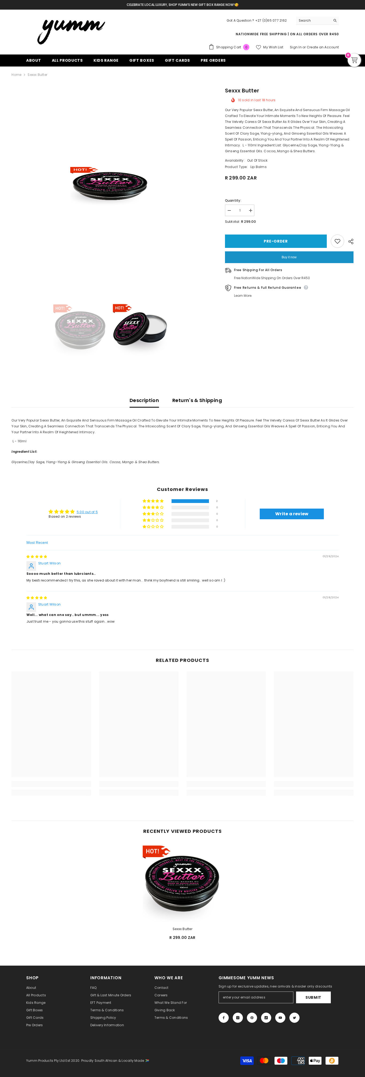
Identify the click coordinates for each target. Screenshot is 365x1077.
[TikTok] (266, 1018)
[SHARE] (349, 241)
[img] (36, 556)
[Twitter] (294, 1018)
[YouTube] (280, 1018)
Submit (313, 997)
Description (144, 400)
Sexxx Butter (182, 929)
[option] (110, 185)
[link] (51, 784)
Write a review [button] (291, 514)
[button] (153, 501)
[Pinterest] (252, 1018)
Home (16, 74)
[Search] (317, 21)
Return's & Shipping (197, 400)
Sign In (296, 47)
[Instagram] (238, 1018)
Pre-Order (276, 241)
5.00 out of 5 (87, 512)
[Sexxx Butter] (182, 882)
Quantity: (233, 200)
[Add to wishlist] (337, 241)
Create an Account (323, 47)
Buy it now (289, 257)
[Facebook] (224, 1018)
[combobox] (313, 21)
